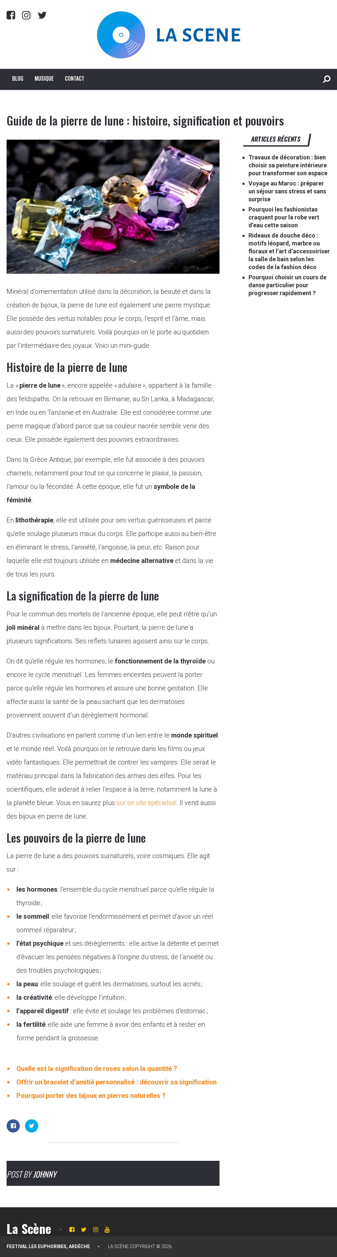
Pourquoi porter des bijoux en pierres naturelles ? (91, 1096)
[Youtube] (107, 1229)
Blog (17, 78)
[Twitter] (42, 15)
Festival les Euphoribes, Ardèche (48, 1246)
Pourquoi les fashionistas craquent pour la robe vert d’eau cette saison (283, 217)
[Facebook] (11, 15)
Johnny (44, 1174)
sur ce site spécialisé (146, 803)
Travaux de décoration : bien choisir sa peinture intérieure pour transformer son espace (287, 165)
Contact (74, 78)
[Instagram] (26, 15)
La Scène (29, 1228)
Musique (44, 78)
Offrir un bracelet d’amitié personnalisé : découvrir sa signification (116, 1082)
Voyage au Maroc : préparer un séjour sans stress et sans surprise (287, 191)
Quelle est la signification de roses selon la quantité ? (96, 1069)
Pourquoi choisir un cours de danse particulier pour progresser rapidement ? (287, 285)
